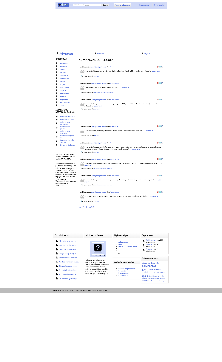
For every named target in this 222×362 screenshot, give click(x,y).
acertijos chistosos (100, 168)
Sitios (62, 105)
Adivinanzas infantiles (65, 132)
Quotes (121, 244)
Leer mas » (156, 71)
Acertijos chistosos (67, 116)
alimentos (157, 269)
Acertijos (100, 53)
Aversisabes (114, 100)
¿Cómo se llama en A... (68, 274)
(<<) (80, 207)
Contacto (122, 271)
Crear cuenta (159, 5)
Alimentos (64, 63)
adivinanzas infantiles (156, 278)
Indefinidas (64, 78)
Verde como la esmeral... (68, 258)
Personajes (64, 93)
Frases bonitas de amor (127, 246)
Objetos (63, 90)
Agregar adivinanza (122, 5)
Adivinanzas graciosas (65, 128)
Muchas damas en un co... (69, 262)
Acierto (149, 244)
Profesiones (65, 102)
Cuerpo (63, 69)
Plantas (63, 96)
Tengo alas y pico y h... (68, 253)
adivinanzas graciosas (149, 267)
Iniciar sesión (144, 5)
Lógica (62, 84)
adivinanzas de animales (150, 263)
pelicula (96, 76)
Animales (64, 66)
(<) (83, 207)
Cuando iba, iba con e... (68, 245)
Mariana (149, 249)
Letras (62, 81)
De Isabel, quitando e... (68, 270)
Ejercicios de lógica (67, 145)
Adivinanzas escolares (65, 123)
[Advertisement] (97, 29)
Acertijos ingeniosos (98, 67)
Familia (63, 72)
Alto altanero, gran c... (67, 241)
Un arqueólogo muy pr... (68, 278)
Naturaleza (64, 87)
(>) (90, 207)
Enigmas (147, 53)
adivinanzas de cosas (154, 272)
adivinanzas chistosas (101, 92)
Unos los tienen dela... (68, 249)
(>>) (92, 207)
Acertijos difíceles (67, 119)
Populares (64, 99)
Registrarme (123, 275)
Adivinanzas (66, 53)
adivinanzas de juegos (158, 281)
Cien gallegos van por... (68, 266)
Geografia (64, 75)
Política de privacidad (126, 269)
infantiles (146, 281)
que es (146, 275)
